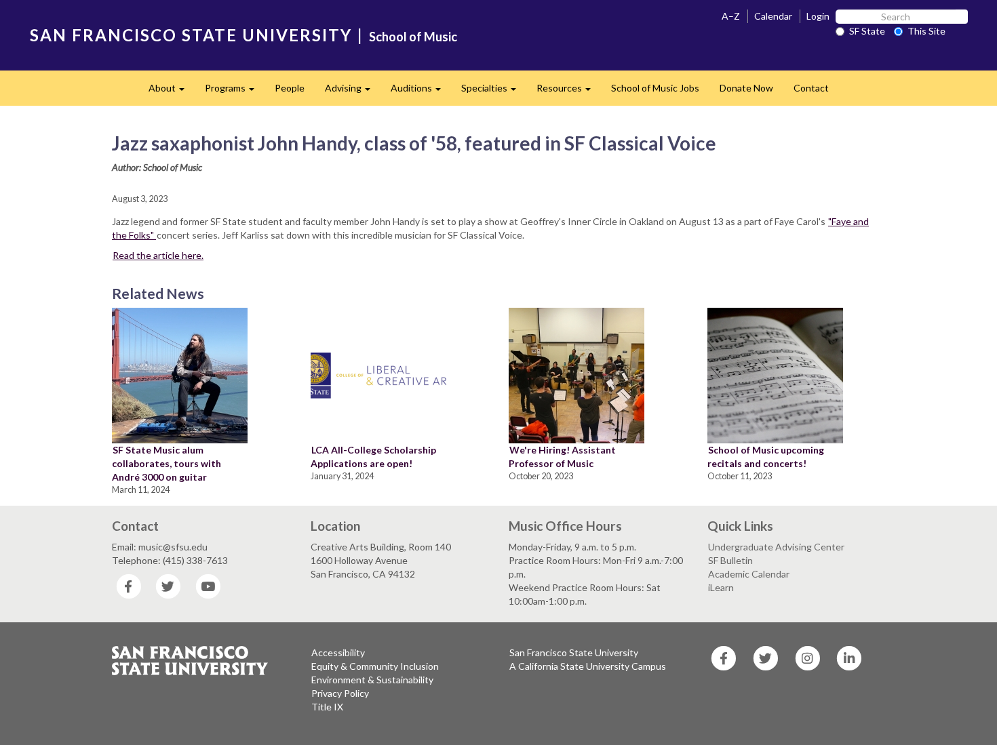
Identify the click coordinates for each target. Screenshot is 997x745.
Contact (811, 88)
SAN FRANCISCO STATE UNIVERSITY (191, 35)
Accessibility (338, 652)
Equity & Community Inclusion (375, 666)
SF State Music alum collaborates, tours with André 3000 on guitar (166, 463)
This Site (926, 31)
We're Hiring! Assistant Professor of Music (562, 456)
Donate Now (746, 88)
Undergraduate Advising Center (776, 546)
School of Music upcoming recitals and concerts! (765, 456)
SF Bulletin (730, 560)
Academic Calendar (748, 574)
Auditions (421, 92)
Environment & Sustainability (372, 679)
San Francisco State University (573, 652)
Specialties (493, 92)
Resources (568, 92)
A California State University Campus (587, 666)
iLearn (721, 587)
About (172, 92)
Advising (352, 92)
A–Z (731, 16)
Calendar (773, 16)
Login (817, 16)
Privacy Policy (340, 693)
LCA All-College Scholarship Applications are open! (373, 456)
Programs (235, 92)
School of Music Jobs (655, 88)
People (290, 88)
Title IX (327, 706)
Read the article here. (158, 255)
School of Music (413, 36)
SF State (867, 31)
